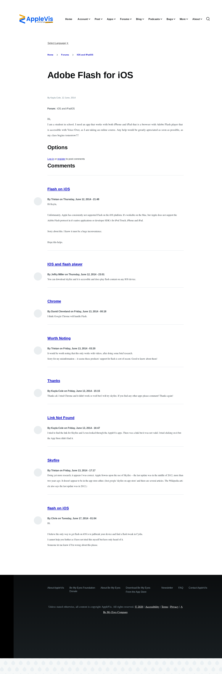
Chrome (54, 301)
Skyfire (53, 460)
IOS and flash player (64, 264)
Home (50, 55)
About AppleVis (55, 587)
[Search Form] (208, 19)
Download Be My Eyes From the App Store (138, 589)
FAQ (180, 587)
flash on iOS (58, 508)
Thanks (53, 381)
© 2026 (139, 606)
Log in (50, 159)
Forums (65, 55)
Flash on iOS (58, 189)
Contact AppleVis (198, 587)
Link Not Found (60, 418)
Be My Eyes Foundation (82, 587)
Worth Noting (59, 338)
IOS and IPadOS (85, 55)
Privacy (174, 606)
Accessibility (152, 606)
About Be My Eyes (110, 587)
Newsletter (167, 587)
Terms (164, 606)
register (61, 159)
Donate (73, 591)
